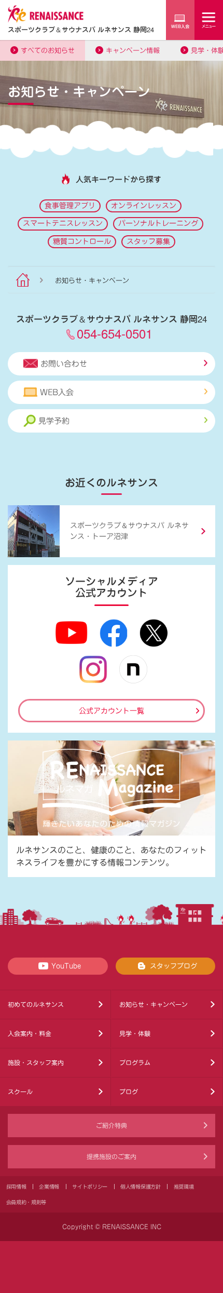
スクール (20, 1091)
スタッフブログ (173, 966)
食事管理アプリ (70, 205)
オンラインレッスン (143, 205)
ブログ (128, 1091)
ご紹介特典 (111, 1125)
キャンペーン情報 (133, 50)
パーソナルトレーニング (158, 223)
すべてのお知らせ (48, 50)
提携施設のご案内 (111, 1156)
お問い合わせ (63, 364)
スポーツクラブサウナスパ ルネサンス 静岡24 (81, 29)
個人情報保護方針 (140, 1186)
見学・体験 (134, 1033)
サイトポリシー (89, 1186)
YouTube (66, 966)
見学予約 (53, 421)
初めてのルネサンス (36, 1004)
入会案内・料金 (29, 1033)
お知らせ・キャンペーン (153, 1004)
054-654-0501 (114, 333)
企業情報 (49, 1186)
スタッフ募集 (148, 241)
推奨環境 (184, 1186)
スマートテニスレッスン (63, 223)
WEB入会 (57, 392)
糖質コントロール (82, 241)
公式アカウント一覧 (111, 711)
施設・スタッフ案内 (36, 1062)
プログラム (134, 1062)
